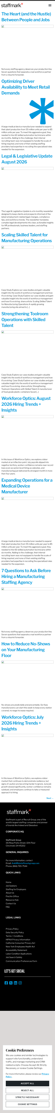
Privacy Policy (12, 929)
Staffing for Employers (16, 889)
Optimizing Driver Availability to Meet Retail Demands (25, 87)
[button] (50, 5)
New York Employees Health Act (20, 946)
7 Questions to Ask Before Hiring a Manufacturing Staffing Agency (26, 576)
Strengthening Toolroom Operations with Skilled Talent (24, 319)
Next (50, 798)
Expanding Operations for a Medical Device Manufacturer (26, 486)
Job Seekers (11, 886)
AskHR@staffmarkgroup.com (25, 863)
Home (8, 882)
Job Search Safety (14, 957)
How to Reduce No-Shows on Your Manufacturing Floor (25, 649)
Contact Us (11, 903)
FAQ (8, 907)
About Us (10, 893)
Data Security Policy (15, 932)
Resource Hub (12, 900)
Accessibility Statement (16, 950)
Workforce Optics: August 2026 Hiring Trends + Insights (26, 404)
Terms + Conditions (14, 936)
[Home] (12, 5)
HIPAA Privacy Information (18, 939)
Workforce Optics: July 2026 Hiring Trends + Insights (22, 723)
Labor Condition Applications (19, 953)
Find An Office (12, 896)
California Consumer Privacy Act (20, 943)
